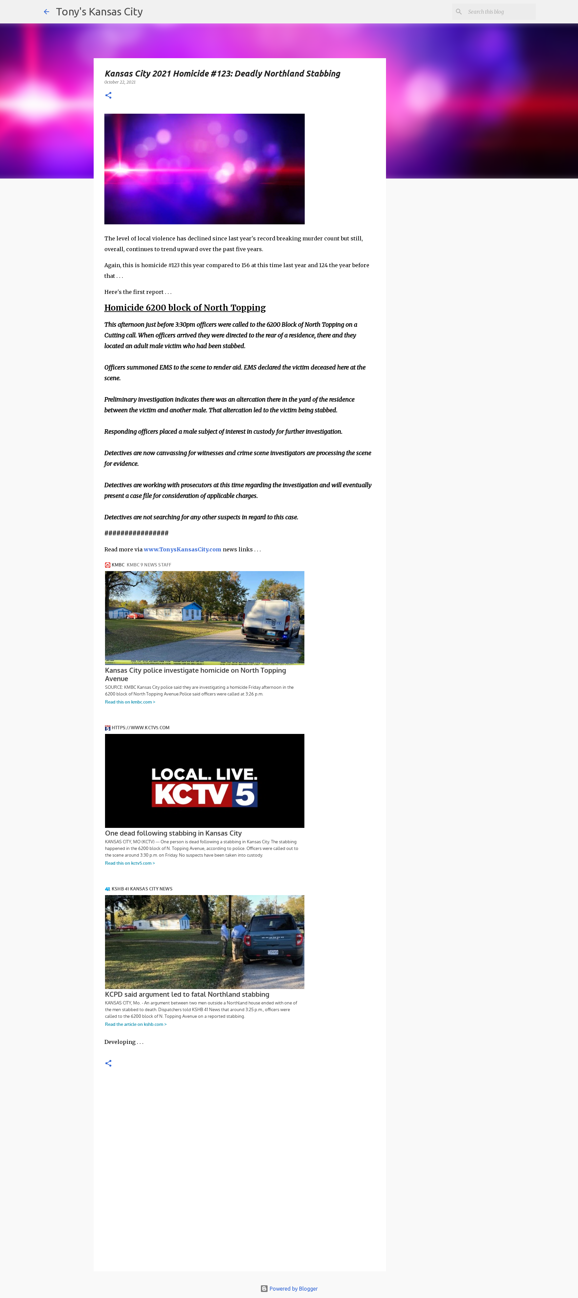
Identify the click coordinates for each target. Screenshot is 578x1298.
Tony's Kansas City (99, 11)
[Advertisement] (440, 299)
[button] (108, 95)
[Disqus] (239, 1176)
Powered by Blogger (293, 1289)
